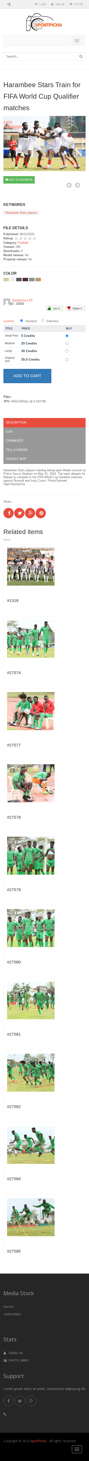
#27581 (14, 1034)
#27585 (14, 1251)
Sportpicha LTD (22, 300)
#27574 (14, 672)
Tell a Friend (16, 450)
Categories (12, 1314)
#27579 (14, 889)
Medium (10, 343)
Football (23, 242)
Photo (9, 1307)
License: (9, 321)
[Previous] (69, 185)
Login (42, 4)
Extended (52, 321)
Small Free (11, 335)
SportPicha (38, 1441)
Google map (16, 459)
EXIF (9, 431)
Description (16, 422)
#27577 (14, 745)
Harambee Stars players (21, 212)
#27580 (14, 962)
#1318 (12, 600)
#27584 (14, 1179)
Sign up (60, 4)
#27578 (14, 817)
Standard (31, 321)
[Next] (77, 185)
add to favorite (20, 179)
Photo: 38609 (17, 1360)
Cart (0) (78, 4)
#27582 (14, 1106)
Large (8, 351)
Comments (14, 440)
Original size (10, 359)
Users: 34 (14, 1353)
